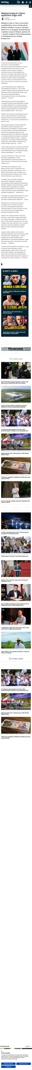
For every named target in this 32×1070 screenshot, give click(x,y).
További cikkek (17, 659)
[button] (26, 2)
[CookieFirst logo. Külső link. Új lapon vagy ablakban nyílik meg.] (1, 1051)
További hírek (17, 359)
